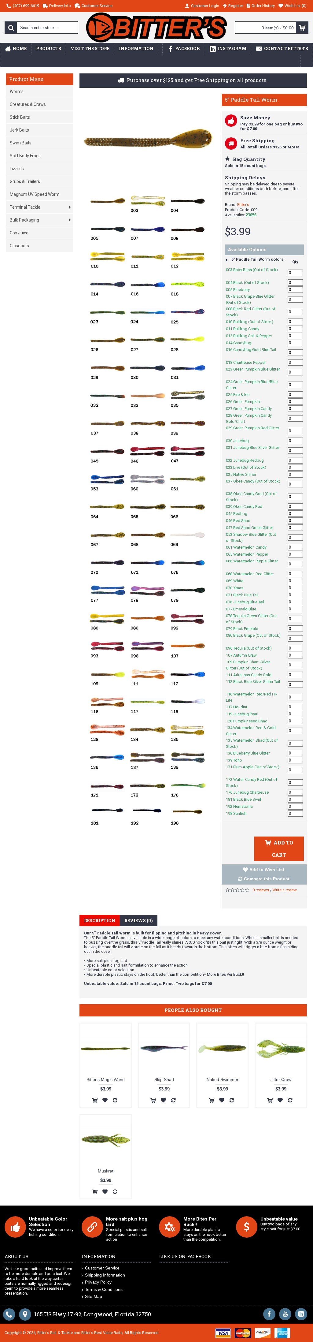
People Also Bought (193, 1010)
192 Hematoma (242, 806)
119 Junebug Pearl (245, 714)
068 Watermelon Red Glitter (253, 574)
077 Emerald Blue (244, 609)
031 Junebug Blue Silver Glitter (252, 450)
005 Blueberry (241, 289)
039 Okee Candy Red (247, 506)
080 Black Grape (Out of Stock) (253, 638)
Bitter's (243, 204)
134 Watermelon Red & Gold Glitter (251, 730)
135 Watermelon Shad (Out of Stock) (252, 743)
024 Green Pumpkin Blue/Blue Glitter (252, 384)
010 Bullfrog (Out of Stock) (253, 321)
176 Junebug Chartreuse (250, 792)
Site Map (93, 1296)
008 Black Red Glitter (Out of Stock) (250, 312)
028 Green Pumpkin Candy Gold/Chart (249, 418)
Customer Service (102, 1268)
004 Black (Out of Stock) (250, 282)
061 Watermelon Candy (249, 547)
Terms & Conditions (104, 1289)
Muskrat (105, 1171)
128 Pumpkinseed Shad (250, 721)
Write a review (284, 890)
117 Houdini (239, 707)
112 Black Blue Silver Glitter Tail (253, 684)
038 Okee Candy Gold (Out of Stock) (251, 496)
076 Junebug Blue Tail (248, 602)
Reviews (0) (138, 920)
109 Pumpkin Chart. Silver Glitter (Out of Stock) (248, 665)
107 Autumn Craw (244, 655)
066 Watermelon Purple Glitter (252, 564)
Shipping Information (105, 1275)
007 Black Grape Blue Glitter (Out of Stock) (250, 299)
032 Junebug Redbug (248, 460)
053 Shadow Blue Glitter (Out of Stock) (251, 537)
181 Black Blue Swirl (246, 799)
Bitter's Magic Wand (106, 1079)
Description (99, 920)
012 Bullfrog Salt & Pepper (252, 336)
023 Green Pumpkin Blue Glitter (253, 372)
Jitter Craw (281, 1079)
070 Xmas (238, 588)
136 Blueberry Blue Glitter (251, 753)
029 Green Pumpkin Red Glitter (252, 431)
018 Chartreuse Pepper (249, 362)
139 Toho (237, 760)
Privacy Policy (98, 1282)
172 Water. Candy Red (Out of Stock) (251, 782)
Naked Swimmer (222, 1079)
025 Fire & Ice (241, 394)
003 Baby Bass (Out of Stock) (252, 272)
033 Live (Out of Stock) (249, 467)
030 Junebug (240, 440)
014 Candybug (242, 343)
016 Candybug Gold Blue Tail (251, 352)
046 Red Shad (241, 520)
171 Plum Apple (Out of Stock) (252, 770)
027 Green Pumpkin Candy (252, 408)
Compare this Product (266, 878)
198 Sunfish (239, 813)
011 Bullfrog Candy (246, 328)
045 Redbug (240, 513)
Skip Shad (164, 1079)
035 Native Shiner (244, 474)
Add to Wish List (266, 869)
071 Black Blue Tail (245, 595)
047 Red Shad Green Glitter (252, 527)
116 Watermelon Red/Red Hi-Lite (251, 697)
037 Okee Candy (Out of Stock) (253, 484)
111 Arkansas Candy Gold (252, 675)
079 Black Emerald (245, 628)
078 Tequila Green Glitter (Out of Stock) (251, 618)
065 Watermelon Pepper (250, 554)
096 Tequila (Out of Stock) (252, 648)
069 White (238, 581)
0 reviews (260, 890)
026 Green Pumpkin (246, 401)
